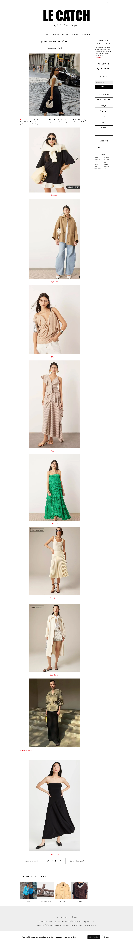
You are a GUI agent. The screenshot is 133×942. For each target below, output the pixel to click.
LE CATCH (66, 15)
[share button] (112, 2)
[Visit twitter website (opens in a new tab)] (48, 861)
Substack (86, 34)
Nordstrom (106, 161)
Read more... (99, 57)
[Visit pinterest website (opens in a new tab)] (25, 58)
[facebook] (105, 68)
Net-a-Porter (107, 159)
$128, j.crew (54, 598)
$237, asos (54, 451)
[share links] (108, 2)
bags (103, 105)
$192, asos (54, 523)
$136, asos (54, 282)
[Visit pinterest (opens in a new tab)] (60, 861)
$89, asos (54, 357)
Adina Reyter (98, 168)
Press (65, 34)
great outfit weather (54, 41)
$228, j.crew (54, 675)
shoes (103, 127)
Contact (75, 34)
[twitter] (108, 68)
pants (104, 122)
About (56, 34)
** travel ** (104, 100)
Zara (96, 166)
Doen (105, 168)
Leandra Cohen (25, 120)
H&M (105, 163)
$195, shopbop (54, 854)
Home (47, 34)
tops (104, 133)
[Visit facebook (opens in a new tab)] (52, 861)
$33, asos (54, 195)
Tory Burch (106, 166)
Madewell (106, 164)
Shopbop (97, 163)
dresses (103, 111)
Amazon (96, 157)
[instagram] (98, 68)
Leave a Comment (31, 861)
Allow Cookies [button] (94, 937)
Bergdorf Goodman (99, 161)
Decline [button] (106, 937)
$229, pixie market (26, 750)
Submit (104, 87)
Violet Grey (97, 159)
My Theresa (106, 157)
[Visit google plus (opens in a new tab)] (56, 861)
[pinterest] (102, 68)
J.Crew (96, 164)
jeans (103, 116)
